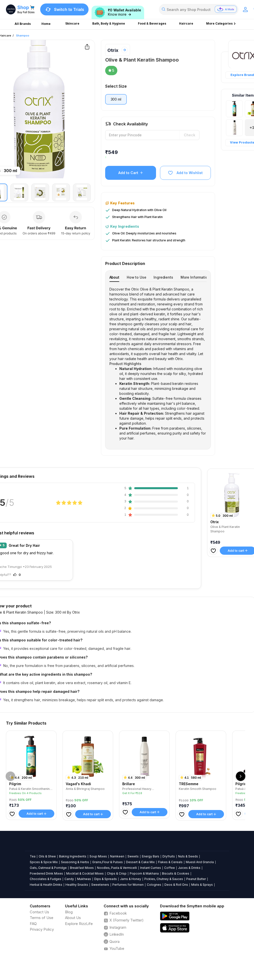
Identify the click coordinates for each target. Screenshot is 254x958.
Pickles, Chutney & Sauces (163, 879)
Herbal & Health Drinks (46, 884)
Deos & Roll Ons (176, 884)
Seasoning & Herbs (75, 862)
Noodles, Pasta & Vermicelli (117, 868)
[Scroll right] (241, 776)
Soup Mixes (98, 856)
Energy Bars (150, 856)
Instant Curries (150, 868)
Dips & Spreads (105, 879)
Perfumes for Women (128, 884)
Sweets (133, 856)
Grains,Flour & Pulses (107, 862)
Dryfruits (168, 856)
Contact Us (39, 912)
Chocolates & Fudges (45, 879)
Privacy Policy (42, 929)
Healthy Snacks (76, 884)
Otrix (112, 50)
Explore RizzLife (79, 923)
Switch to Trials (69, 9)
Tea (32, 856)
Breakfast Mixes (82, 868)
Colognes (154, 884)
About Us (73, 917)
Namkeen (117, 856)
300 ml (116, 99)
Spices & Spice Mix (44, 862)
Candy (69, 879)
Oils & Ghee (47, 856)
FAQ (33, 923)
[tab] (114, 277)
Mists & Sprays (202, 884)
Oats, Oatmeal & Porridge (48, 868)
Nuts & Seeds (188, 856)
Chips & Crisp (117, 873)
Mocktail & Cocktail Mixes (85, 873)
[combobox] (198, 9)
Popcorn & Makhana (144, 873)
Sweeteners (100, 884)
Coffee (169, 868)
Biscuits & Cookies (175, 873)
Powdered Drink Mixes (46, 873)
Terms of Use (41, 917)
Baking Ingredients (72, 856)
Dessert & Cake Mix (140, 862)
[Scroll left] (10, 776)
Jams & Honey (130, 879)
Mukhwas (84, 879)
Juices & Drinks (189, 868)
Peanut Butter (196, 879)
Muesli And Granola (200, 862)
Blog (69, 912)
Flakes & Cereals (170, 862)
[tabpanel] (158, 364)
